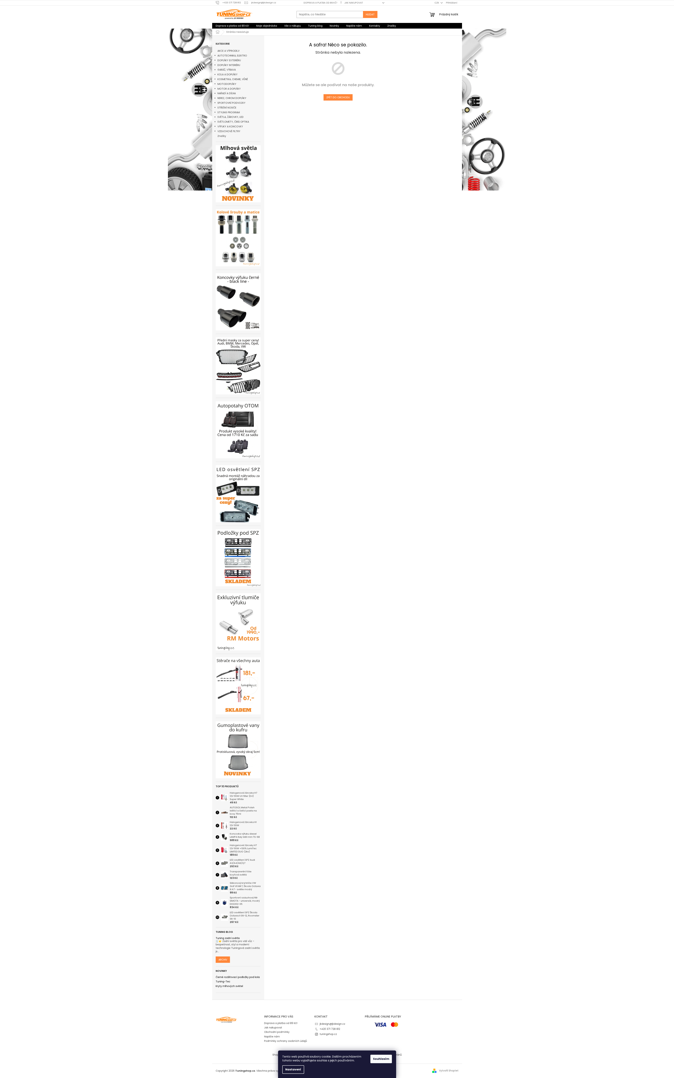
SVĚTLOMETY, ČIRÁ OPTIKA (233, 121)
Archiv (222, 959)
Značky (221, 136)
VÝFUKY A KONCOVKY (230, 126)
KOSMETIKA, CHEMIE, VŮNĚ (232, 79)
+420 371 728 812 (330, 1029)
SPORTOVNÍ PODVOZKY (231, 103)
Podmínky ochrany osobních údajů (285, 1041)
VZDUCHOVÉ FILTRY (228, 131)
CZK (437, 2)
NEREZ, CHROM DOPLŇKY (231, 98)
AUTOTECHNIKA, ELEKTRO (232, 55)
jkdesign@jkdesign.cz (332, 1024)
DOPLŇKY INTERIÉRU (228, 65)
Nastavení (293, 1069)
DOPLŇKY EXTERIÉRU (229, 60)
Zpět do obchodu (338, 97)
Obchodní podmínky (277, 1032)
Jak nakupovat (353, 2)
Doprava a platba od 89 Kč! (320, 2)
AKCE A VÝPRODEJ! (228, 51)
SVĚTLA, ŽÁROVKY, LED (230, 117)
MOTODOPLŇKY (226, 84)
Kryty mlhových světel (229, 986)
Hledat (370, 14)
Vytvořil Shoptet (448, 1070)
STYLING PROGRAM (228, 112)
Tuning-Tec (223, 981)
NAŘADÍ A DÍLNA (226, 93)
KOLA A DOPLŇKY (227, 74)
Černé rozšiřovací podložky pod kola (238, 977)
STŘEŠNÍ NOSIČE (226, 107)
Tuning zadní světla (228, 938)
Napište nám (272, 1036)
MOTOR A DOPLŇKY (229, 88)
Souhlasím (381, 1059)
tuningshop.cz (328, 1034)
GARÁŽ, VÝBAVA (226, 69)
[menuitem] (232, 26)
